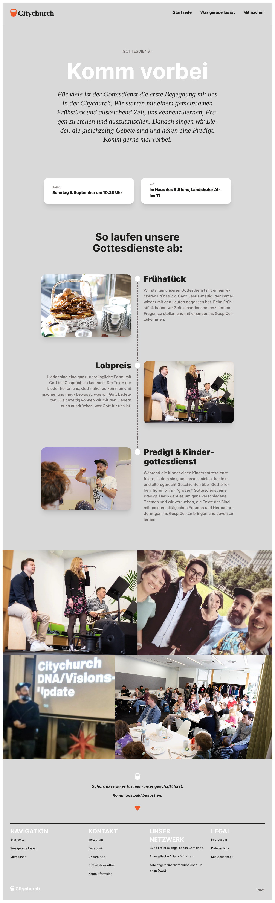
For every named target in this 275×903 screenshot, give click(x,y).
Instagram (96, 840)
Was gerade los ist (217, 12)
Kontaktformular (100, 874)
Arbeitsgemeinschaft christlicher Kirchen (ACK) (176, 868)
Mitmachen (254, 12)
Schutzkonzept (222, 857)
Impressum (219, 840)
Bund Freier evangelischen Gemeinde (176, 848)
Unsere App (97, 857)
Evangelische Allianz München (171, 856)
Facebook (96, 848)
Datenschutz (220, 848)
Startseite (182, 12)
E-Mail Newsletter (101, 865)
